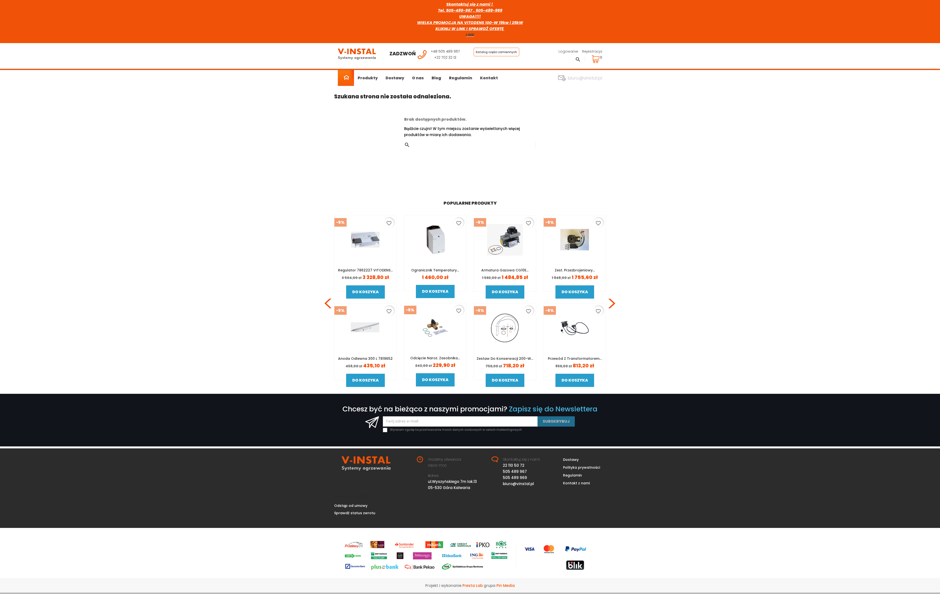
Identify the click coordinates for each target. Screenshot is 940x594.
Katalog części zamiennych (496, 52)
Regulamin (460, 78)
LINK (470, 35)
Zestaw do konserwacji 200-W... (505, 358)
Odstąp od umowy (350, 505)
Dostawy (395, 78)
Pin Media (505, 585)
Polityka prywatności (581, 467)
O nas (418, 78)
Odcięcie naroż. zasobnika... (435, 358)
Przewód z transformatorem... (575, 358)
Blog (436, 78)
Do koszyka (365, 292)
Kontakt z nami (576, 483)
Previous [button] (328, 303)
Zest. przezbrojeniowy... (575, 270)
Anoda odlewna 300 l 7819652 (365, 358)
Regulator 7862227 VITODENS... (365, 270)
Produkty (368, 78)
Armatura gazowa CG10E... (505, 270)
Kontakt (489, 78)
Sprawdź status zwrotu (354, 513)
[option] (365, 303)
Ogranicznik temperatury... (435, 270)
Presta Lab (472, 585)
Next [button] (612, 303)
